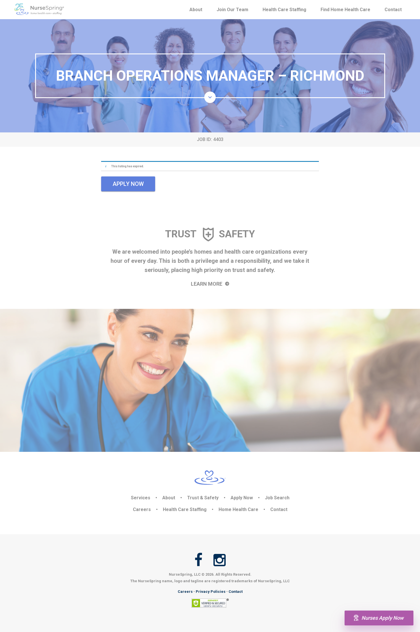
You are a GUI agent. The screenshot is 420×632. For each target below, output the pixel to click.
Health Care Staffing (284, 9)
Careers (142, 509)
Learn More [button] (207, 284)
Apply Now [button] (128, 183)
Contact (393, 9)
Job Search (277, 497)
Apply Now (242, 497)
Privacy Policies (210, 591)
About (195, 9)
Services (140, 497)
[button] (210, 97)
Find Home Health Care (345, 9)
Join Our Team (232, 9)
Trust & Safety (203, 497)
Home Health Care (238, 509)
